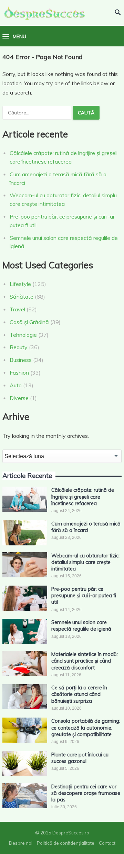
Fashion (19, 372)
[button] (14, 36)
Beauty (19, 347)
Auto (16, 385)
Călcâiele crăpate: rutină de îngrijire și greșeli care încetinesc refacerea (82, 497)
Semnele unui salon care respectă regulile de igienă (81, 625)
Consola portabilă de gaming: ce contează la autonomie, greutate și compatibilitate (85, 727)
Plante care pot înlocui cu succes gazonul (79, 758)
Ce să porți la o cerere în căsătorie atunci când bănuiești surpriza (79, 694)
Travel (17, 309)
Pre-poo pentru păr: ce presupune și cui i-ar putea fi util (83, 596)
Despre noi (20, 843)
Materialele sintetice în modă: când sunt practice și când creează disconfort (84, 661)
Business (21, 359)
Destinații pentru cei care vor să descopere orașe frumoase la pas (85, 793)
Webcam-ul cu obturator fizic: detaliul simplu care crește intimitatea (85, 562)
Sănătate (21, 296)
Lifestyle (20, 283)
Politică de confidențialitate (65, 843)
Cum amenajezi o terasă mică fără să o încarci (86, 527)
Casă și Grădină (29, 322)
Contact (107, 843)
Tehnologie (23, 334)
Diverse (19, 398)
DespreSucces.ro (70, 832)
